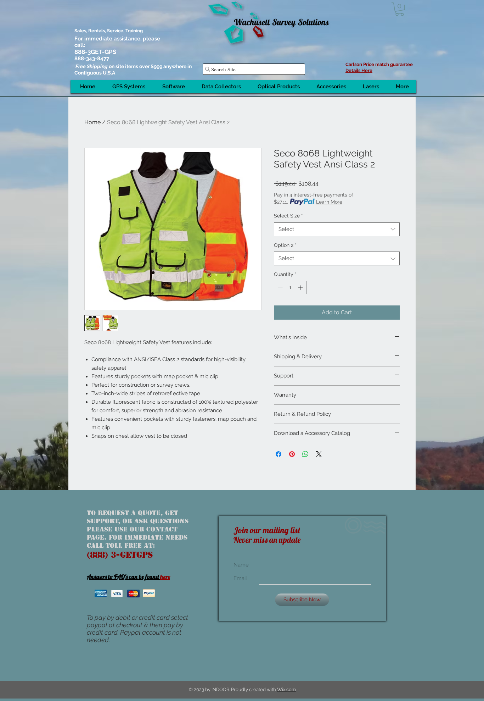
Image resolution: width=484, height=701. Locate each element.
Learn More (329, 202)
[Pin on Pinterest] (292, 454)
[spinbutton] (290, 287)
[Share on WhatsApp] (305, 454)
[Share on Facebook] (278, 454)
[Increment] (301, 287)
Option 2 (285, 245)
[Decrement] (279, 287)
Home (92, 122)
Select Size (288, 216)
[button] (399, 9)
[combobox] (337, 229)
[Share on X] (319, 454)
